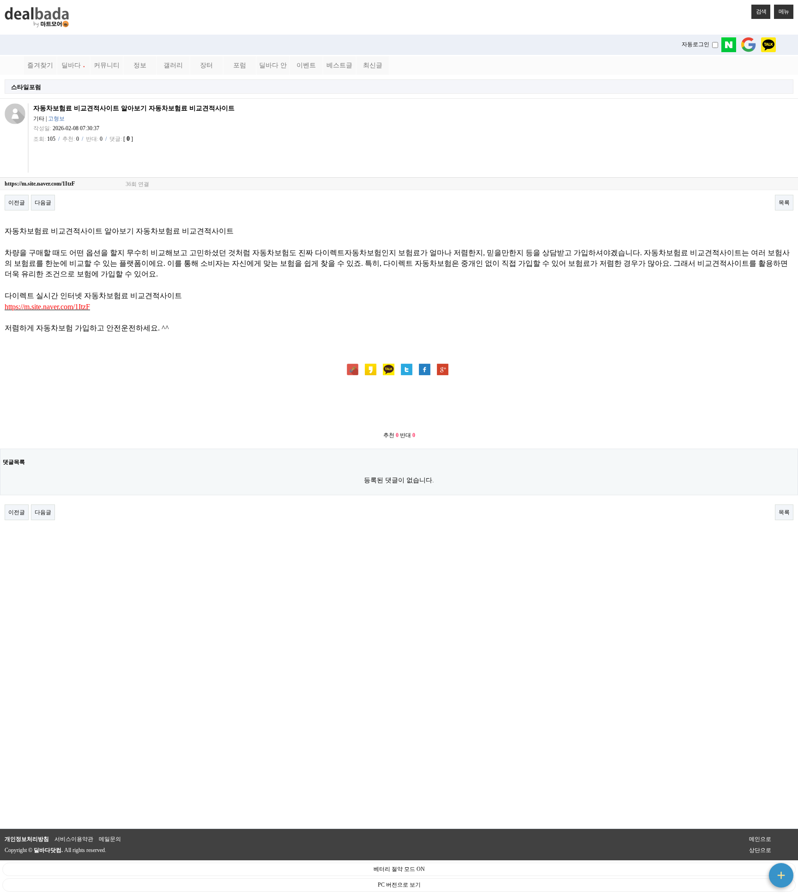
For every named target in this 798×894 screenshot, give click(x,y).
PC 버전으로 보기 (399, 885)
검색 (761, 11)
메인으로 (760, 839)
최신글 (372, 65)
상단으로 (760, 850)
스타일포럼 (26, 87)
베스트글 (339, 65)
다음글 (43, 202)
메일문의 (110, 839)
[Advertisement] (399, 404)
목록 (784, 202)
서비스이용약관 (73, 839)
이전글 (16, 202)
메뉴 (784, 11)
